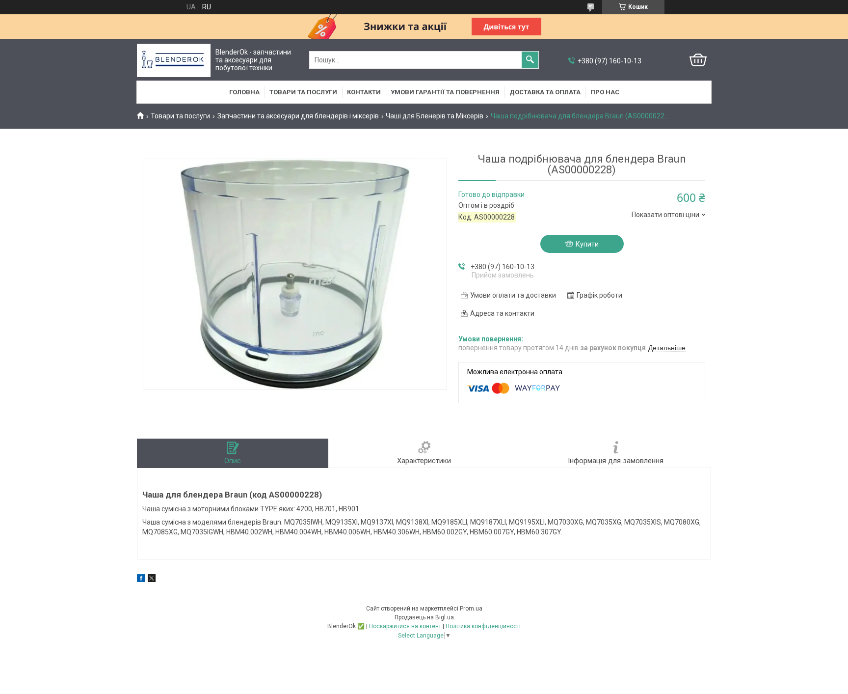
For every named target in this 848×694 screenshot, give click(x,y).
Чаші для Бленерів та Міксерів (434, 116)
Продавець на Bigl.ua (424, 617)
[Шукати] (530, 60)
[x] (152, 579)
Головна (244, 92)
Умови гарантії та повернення (445, 92)
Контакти (364, 92)
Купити (587, 244)
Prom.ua (471, 608)
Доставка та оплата (545, 92)
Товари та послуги (303, 92)
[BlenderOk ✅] (174, 60)
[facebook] (141, 579)
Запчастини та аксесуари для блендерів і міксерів (298, 116)
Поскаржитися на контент (405, 626)
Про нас (604, 92)
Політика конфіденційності (483, 626)
